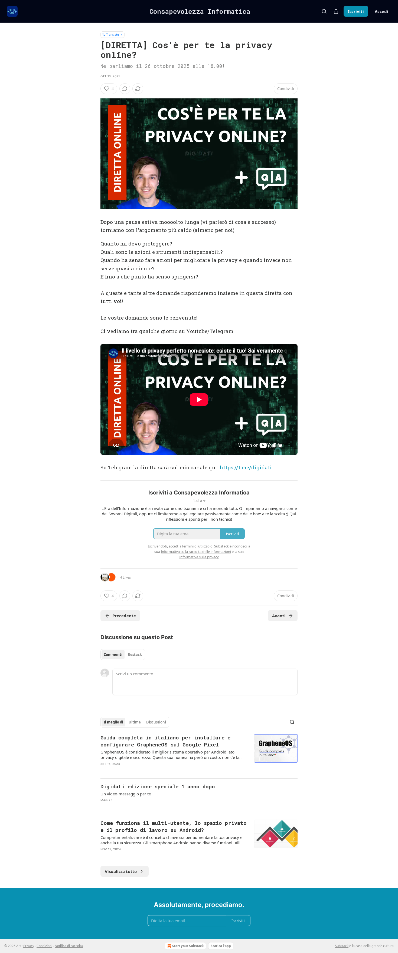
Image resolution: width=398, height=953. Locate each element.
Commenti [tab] (113, 654)
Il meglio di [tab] (113, 722)
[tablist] (122, 654)
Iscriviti (356, 11)
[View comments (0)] (124, 88)
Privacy (28, 946)
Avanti (279, 615)
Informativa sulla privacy (199, 556)
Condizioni (44, 946)
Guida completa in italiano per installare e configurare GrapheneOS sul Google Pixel (165, 741)
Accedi (381, 11)
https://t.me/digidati (246, 467)
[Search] (324, 11)
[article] (199, 754)
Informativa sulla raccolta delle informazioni (196, 551)
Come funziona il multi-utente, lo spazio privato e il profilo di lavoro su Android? (173, 826)
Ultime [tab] (135, 722)
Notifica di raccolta (69, 946)
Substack (341, 946)
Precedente (124, 615)
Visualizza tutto (121, 871)
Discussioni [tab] (156, 722)
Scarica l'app (221, 946)
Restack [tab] (135, 654)
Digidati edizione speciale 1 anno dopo (157, 786)
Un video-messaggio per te (125, 793)
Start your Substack (188, 946)
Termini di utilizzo (196, 546)
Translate (112, 34)
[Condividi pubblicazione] (336, 11)
